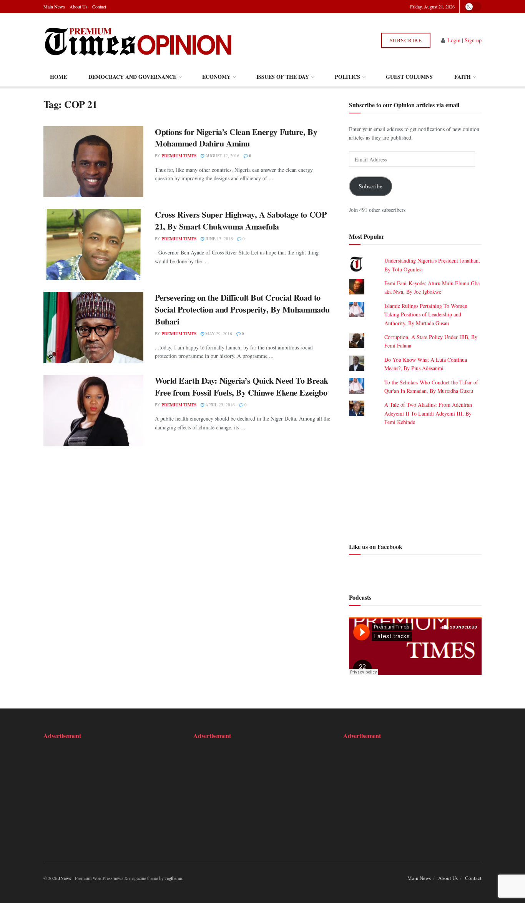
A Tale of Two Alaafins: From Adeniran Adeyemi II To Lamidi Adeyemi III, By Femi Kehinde (428, 413)
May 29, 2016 (218, 333)
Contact (99, 6)
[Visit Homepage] (138, 40)
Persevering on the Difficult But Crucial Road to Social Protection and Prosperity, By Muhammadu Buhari (242, 309)
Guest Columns (409, 77)
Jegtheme (173, 878)
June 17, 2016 (218, 238)
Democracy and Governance (132, 77)
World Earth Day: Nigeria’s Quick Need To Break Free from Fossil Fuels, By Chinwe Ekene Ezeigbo (241, 386)
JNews (64, 878)
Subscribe (406, 40)
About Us (79, 6)
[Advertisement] (415, 483)
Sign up (473, 40)
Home (58, 77)
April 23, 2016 (219, 404)
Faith (462, 77)
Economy (216, 77)
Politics (347, 77)
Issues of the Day (282, 77)
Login (453, 40)
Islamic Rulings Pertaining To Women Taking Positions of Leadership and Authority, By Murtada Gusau (425, 314)
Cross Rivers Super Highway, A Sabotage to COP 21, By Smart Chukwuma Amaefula (240, 220)
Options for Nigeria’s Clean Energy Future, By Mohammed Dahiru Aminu (236, 137)
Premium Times (178, 156)
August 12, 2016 (221, 155)
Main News (54, 6)
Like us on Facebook (375, 546)
